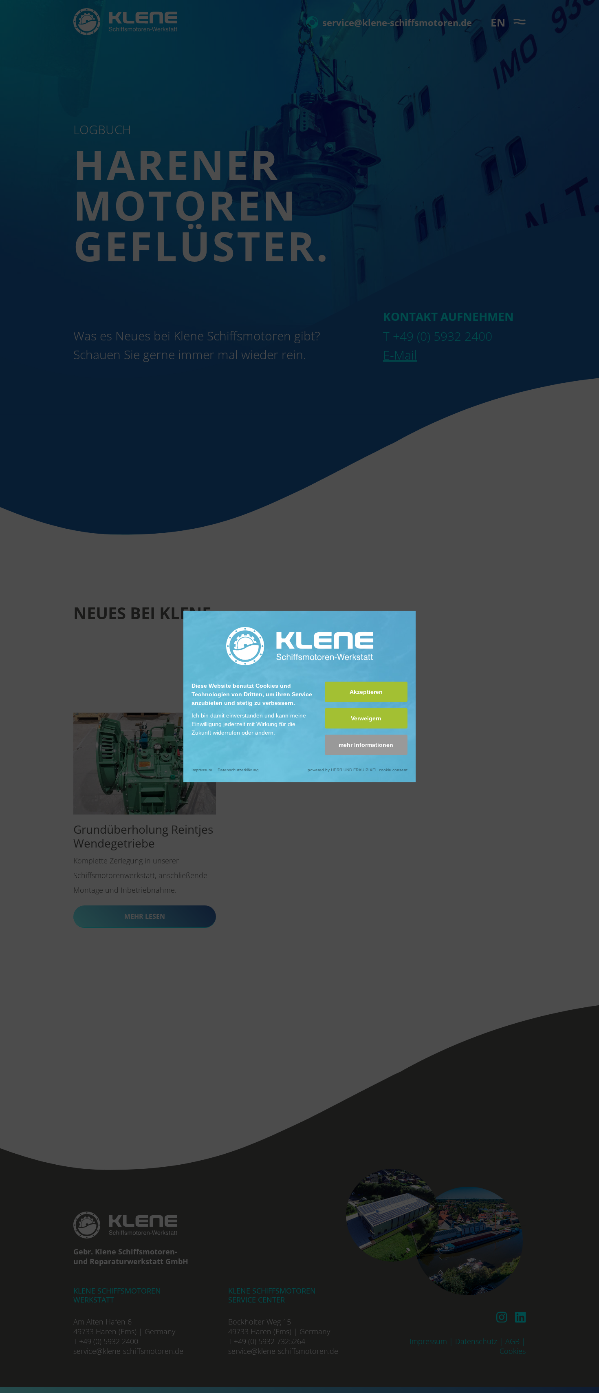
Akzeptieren (366, 692)
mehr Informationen (366, 745)
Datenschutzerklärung (238, 770)
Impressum (202, 770)
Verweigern (366, 718)
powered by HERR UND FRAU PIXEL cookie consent (357, 770)
